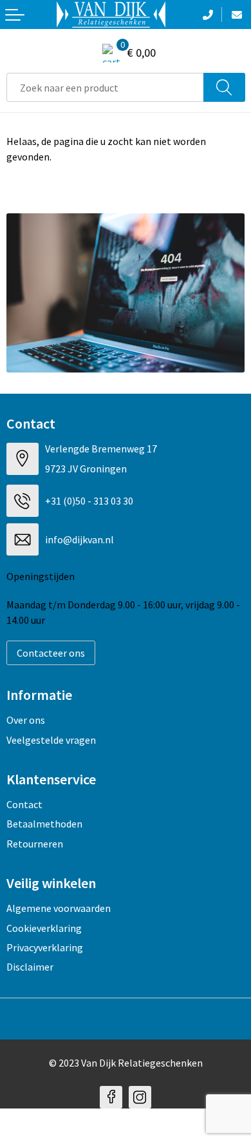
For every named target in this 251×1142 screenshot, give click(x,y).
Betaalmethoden (44, 823)
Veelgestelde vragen (51, 739)
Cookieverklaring (44, 928)
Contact (24, 804)
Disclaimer (29, 966)
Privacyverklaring (44, 947)
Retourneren (34, 843)
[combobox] (105, 87)
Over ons (25, 719)
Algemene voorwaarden (58, 908)
